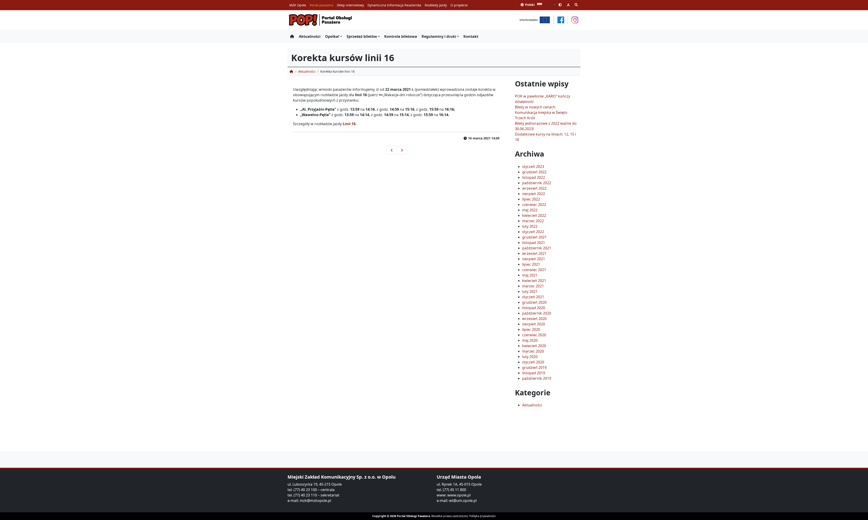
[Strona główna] (292, 36)
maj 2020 (530, 340)
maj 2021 (530, 275)
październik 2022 (536, 182)
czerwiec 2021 (534, 269)
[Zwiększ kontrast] (560, 4)
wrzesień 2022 (534, 188)
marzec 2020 (533, 351)
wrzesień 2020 (534, 318)
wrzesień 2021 (534, 253)
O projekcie (459, 5)
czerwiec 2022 (534, 204)
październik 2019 (536, 378)
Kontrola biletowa (400, 36)
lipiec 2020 (531, 329)
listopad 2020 (533, 307)
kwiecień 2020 (534, 345)
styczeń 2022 (533, 231)
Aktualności (310, 36)
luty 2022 (530, 226)
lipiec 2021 (531, 264)
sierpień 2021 (533, 258)
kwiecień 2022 (534, 215)
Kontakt (470, 36)
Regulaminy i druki (439, 36)
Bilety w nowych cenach (535, 107)
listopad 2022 (533, 177)
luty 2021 (530, 291)
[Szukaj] (576, 4)
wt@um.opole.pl (463, 500)
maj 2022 (530, 210)
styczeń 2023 (533, 166)
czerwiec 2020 (534, 334)
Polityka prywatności (482, 516)
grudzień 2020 (534, 302)
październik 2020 (536, 313)
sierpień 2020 (533, 324)
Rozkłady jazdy (436, 5)
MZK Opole (297, 5)
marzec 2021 (533, 286)
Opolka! (332, 36)
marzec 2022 (533, 220)
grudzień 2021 (534, 237)
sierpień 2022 (533, 193)
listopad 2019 (533, 372)
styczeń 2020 (533, 362)
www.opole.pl (459, 495)
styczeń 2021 (533, 296)
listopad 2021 (533, 242)
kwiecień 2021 (534, 280)
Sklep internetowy (350, 5)
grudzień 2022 (534, 171)
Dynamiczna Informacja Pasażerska (394, 5)
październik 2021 (536, 248)
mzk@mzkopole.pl (315, 500)
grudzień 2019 (534, 367)
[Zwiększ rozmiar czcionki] (568, 4)
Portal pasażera (321, 5)
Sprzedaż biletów (362, 36)
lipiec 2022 (531, 199)
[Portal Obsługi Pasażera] (321, 20)
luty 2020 (530, 356)
